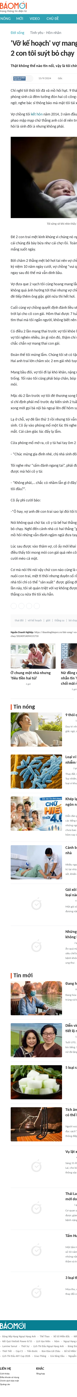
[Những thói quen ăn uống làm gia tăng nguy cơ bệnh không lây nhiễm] (36, 946)
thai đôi (19, 620)
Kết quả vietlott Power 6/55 (17, 1341)
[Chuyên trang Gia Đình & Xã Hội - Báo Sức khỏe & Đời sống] (65, 689)
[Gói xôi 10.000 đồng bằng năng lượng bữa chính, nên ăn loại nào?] (36, 904)
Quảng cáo (5, 1384)
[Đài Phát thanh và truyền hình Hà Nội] (69, 1242)
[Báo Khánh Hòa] (70, 1073)
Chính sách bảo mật (9, 1381)
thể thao (44, 1336)
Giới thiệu (5, 1374)
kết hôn (37, 114)
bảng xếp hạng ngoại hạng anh (19, 1336)
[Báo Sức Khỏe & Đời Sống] (69, 721)
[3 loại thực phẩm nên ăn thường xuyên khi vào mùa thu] (36, 1292)
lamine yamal (9, 1346)
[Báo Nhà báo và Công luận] (70, 859)
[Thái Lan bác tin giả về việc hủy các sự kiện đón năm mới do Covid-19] (36, 1208)
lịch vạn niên (43, 1341)
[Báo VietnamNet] (69, 901)
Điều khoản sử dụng (9, 1377)
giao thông (40, 1356)
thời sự (25, 1346)
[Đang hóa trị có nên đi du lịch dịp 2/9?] (36, 998)
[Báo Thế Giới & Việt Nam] (68, 943)
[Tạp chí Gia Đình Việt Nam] (70, 1121)
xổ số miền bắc (61, 1336)
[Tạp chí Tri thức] (68, 768)
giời (48, 620)
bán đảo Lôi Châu (51, 1351)
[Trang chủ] (13, 7)
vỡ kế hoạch (35, 620)
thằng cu (59, 620)
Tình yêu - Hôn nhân (45, 33)
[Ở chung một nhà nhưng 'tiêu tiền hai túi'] (33, 656)
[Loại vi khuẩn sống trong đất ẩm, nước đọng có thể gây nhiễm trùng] (36, 772)
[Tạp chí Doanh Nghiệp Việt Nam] (19, 78)
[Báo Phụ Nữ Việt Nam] (17, 684)
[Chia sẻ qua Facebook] (14, 606)
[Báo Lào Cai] (68, 1205)
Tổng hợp (40, 1374)
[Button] (29, 78)
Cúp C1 (19, 1351)
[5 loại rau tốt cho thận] (36, 1082)
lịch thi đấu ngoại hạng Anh (48, 1346)
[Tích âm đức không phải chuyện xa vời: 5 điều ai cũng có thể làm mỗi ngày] (36, 1124)
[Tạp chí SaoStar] (69, 1284)
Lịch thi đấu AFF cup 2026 (16, 1356)
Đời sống (17, 33)
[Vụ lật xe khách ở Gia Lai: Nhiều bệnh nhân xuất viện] (36, 1166)
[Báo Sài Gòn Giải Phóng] (69, 1158)
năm (56, 1341)
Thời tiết (7, 1351)
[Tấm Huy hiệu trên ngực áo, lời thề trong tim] (36, 1250)
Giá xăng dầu (57, 1356)
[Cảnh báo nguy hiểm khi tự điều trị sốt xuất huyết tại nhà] (36, 862)
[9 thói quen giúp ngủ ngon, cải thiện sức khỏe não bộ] (36, 729)
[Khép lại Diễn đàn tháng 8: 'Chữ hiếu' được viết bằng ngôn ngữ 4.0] (36, 814)
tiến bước (32, 1351)
